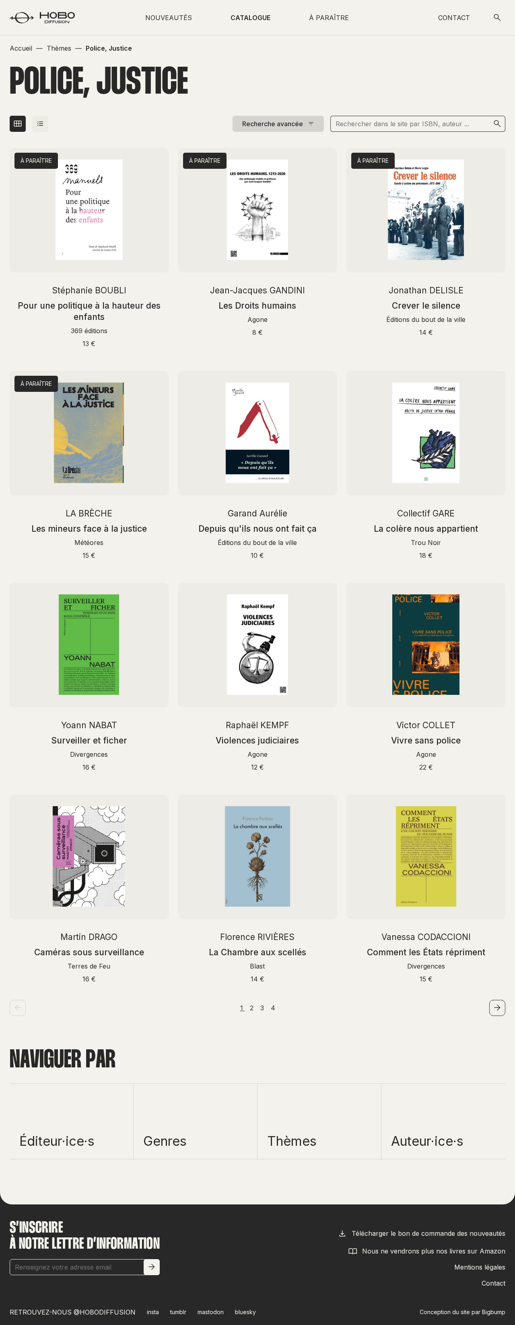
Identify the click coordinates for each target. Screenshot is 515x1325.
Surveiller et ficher (89, 740)
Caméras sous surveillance (89, 952)
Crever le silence (426, 306)
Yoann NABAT (89, 725)
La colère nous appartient (426, 529)
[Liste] (40, 124)
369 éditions (89, 331)
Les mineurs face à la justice (89, 529)
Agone (257, 319)
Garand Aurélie (257, 513)
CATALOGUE (250, 17)
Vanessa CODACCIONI (426, 937)
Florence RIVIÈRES (257, 937)
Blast (257, 966)
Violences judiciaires (257, 740)
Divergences (89, 754)
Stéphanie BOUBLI (89, 290)
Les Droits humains (257, 306)
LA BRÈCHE (89, 513)
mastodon (211, 1312)
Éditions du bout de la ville (426, 319)
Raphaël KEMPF (257, 725)
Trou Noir (426, 543)
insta (153, 1312)
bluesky (245, 1312)
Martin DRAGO (88, 937)
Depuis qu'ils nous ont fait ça (257, 529)
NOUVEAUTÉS (168, 17)
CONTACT (454, 17)
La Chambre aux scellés (257, 952)
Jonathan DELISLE (426, 290)
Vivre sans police (426, 740)
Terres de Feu (89, 966)
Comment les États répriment (426, 952)
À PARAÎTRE (329, 17)
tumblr (178, 1312)
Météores (88, 543)
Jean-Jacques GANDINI (257, 290)
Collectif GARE (426, 513)
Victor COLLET (425, 725)
